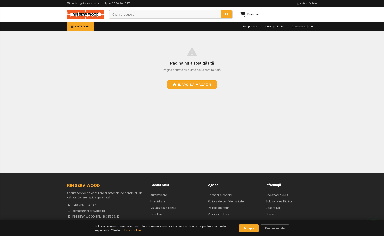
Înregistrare (157, 201)
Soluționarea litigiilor (279, 201)
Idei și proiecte (274, 26)
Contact (271, 214)
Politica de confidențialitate (226, 201)
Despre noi (250, 26)
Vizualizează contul (163, 207)
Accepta (248, 228)
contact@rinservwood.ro (86, 3)
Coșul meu (157, 214)
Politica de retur (218, 207)
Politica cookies (218, 214)
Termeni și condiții (220, 195)
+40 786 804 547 (119, 3)
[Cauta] (226, 14)
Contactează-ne (302, 26)
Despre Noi (273, 207)
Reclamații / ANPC (277, 195)
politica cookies (131, 230)
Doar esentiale (275, 228)
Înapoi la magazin (194, 85)
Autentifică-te (308, 3)
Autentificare (158, 195)
